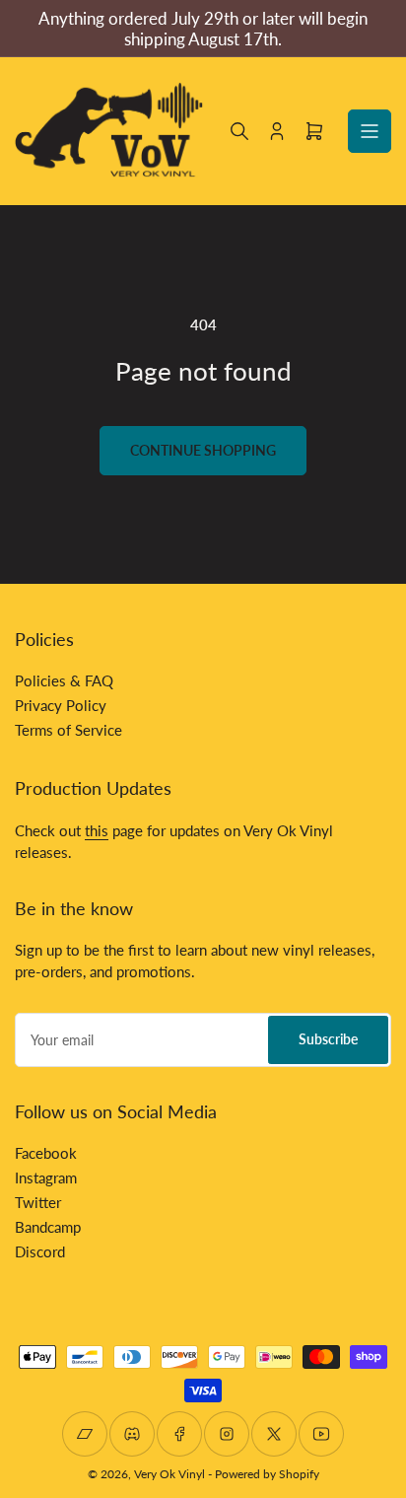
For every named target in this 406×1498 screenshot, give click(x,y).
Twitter (38, 1202)
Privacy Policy (60, 705)
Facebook (46, 1153)
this (96, 830)
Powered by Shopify (267, 1473)
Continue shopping (203, 450)
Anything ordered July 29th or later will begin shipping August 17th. (203, 28)
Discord (40, 1251)
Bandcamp (48, 1227)
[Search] (239, 131)
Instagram (46, 1177)
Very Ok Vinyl (169, 1473)
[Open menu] (369, 131)
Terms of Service (68, 730)
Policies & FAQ (64, 680)
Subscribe (328, 1039)
